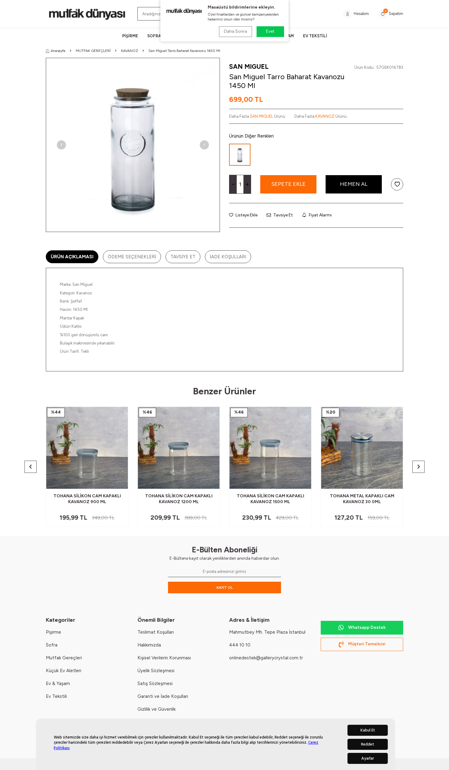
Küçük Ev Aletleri (63, 670)
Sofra (51, 645)
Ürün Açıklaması (72, 257)
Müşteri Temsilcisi (366, 644)
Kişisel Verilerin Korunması (164, 658)
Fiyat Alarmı (320, 215)
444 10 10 (239, 645)
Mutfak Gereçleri (64, 658)
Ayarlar (367, 758)
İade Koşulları (228, 257)
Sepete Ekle (288, 184)
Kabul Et (367, 730)
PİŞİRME (130, 36)
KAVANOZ (129, 51)
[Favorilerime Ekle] (109, 482)
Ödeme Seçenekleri (132, 257)
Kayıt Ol (225, 587)
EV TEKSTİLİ (315, 36)
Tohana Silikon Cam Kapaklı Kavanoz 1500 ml (270, 498)
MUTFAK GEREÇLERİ (93, 51)
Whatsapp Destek (366, 627)
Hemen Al (353, 184)
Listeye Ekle (246, 215)
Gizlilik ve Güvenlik (156, 709)
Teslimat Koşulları (155, 632)
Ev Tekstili (56, 696)
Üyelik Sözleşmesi (155, 670)
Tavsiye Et (282, 215)
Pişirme (53, 632)
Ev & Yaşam (58, 683)
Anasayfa (58, 51)
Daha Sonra (235, 31)
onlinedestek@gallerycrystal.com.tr (266, 658)
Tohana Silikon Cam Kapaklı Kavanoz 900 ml (87, 498)
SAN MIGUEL (248, 66)
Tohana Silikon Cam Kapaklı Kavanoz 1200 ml (179, 498)
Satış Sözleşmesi (155, 683)
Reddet (367, 744)
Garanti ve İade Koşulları (162, 696)
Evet (270, 31)
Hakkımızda (149, 645)
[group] (133, 145)
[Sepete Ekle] (119, 482)
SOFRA (154, 36)
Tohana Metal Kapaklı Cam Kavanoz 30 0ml (362, 498)
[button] (61, 144)
